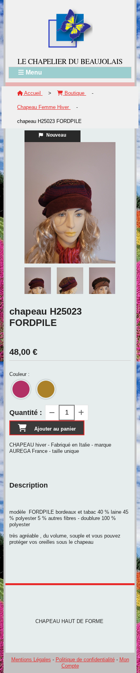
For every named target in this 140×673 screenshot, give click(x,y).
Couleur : (19, 374)
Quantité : (25, 413)
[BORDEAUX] (21, 389)
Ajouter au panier (55, 429)
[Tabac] (46, 389)
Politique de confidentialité (85, 659)
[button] (105, 281)
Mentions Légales (31, 659)
